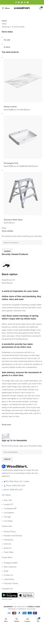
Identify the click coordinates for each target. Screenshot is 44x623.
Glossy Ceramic (10, 107)
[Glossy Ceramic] (23, 80)
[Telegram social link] (27, 2)
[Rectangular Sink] (23, 137)
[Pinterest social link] (21, 2)
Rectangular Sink (11, 163)
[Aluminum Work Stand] (23, 193)
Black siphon (9, 274)
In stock (7, 47)
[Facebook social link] (16, 2)
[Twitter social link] (18, 2)
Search (7, 251)
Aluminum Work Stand (13, 220)
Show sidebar (7, 231)
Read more (6, 425)
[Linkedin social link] (24, 2)
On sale (7, 40)
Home (4, 21)
